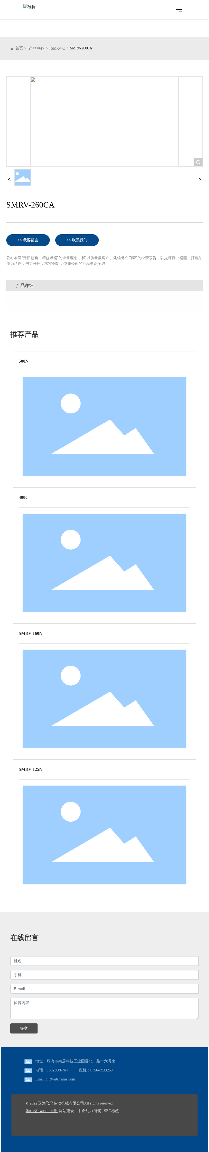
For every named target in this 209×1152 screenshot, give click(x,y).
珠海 (98, 1111)
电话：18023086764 (51, 1070)
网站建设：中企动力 (76, 1111)
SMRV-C (58, 48)
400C (24, 497)
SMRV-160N (30, 633)
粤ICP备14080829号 (41, 1111)
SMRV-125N (30, 769)
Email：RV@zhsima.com (55, 1079)
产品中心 (36, 48)
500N (24, 361)
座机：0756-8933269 (96, 1070)
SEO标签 (111, 1111)
